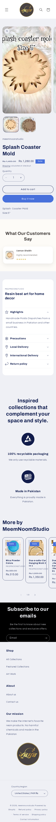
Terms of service (21, 814)
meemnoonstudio (26, 805)
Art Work (11, 674)
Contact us (12, 702)
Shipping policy (39, 814)
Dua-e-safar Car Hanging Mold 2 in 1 (37, 563)
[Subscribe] (46, 638)
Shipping (6, 166)
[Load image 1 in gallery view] (11, 124)
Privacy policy (41, 809)
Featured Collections (17, 667)
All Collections (14, 659)
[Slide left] (21, 594)
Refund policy (25, 809)
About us (11, 694)
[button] (6, 9)
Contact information (29, 819)
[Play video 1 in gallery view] (28, 124)
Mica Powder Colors (13, 561)
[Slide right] (35, 594)
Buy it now (28, 199)
